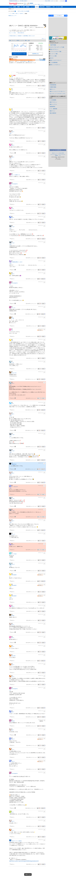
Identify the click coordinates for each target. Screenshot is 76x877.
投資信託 (27, 6)
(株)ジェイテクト (53, 104)
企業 (29, 40)
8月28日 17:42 (40, 552)
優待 (26, 40)
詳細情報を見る (35, 53)
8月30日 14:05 (40, 272)
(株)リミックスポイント (55, 64)
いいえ (43, 85)
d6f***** (12, 217)
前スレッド (44, 38)
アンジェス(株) (53, 55)
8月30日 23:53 (40, 130)
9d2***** (12, 145)
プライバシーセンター (61, 154)
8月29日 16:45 (40, 402)
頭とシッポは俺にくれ (15, 174)
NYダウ (51, 58)
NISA (54, 6)
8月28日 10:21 (40, 748)
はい (39, 85)
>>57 (10, 228)
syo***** (12, 131)
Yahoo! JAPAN (47, 0)
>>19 (10, 597)
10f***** (12, 637)
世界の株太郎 (13, 574)
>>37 (10, 436)
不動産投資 (48, 6)
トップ (10, 6)
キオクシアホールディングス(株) (57, 47)
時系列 (18, 40)
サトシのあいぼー (14, 486)
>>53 (10, 185)
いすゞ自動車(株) (53, 108)
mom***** (13, 564)
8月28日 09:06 (40, 811)
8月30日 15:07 (40, 225)
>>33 (10, 474)
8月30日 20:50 (40, 182)
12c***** (12, 664)
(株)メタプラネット (54, 49)
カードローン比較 (59, 6)
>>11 (10, 587)
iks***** (12, 812)
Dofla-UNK (13, 655)
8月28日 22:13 (40, 497)
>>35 (10, 452)
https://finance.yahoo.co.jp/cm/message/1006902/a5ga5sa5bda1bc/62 (24, 861)
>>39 (10, 415)
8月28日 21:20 (40, 533)
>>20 (10, 566)
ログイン (25, 4)
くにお (12, 362)
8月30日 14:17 (40, 260)
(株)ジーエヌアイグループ (55, 60)
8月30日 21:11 (40, 173)
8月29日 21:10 (40, 371)
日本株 (14, 6)
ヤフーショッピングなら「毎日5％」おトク (36, 4)
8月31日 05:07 (40, 88)
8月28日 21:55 (40, 519)
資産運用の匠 (13, 464)
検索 (66, 1)
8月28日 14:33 (40, 614)
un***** (12, 208)
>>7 (10, 284)
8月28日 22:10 (40, 509)
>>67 (10, 133)
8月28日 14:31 (40, 623)
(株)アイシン (52, 110)
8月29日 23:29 (40, 361)
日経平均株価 (53, 44)
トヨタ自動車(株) (53, 62)
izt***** (12, 403)
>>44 (10, 158)
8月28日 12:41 (40, 636)
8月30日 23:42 (40, 144)
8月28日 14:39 (40, 605)
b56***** (12, 544)
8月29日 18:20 (40, 382)
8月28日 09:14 (40, 772)
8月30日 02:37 (40, 339)
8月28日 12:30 (40, 654)
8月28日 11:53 (40, 675)
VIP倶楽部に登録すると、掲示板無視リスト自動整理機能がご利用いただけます (22, 35)
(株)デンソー (52, 89)
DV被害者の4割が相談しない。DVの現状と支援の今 (18, 0)
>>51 (10, 244)
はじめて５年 (13, 372)
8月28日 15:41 (40, 563)
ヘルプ (52, 0)
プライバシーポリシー (54, 154)
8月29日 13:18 (40, 433)
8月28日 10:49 (40, 719)
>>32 (10, 488)
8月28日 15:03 (40, 573)
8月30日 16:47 (40, 207)
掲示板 (37, 6)
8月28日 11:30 (40, 710)
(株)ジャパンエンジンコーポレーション (58, 91)
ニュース (32, 6)
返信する (12, 85)
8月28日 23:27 (40, 472)
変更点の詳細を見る (21, 32)
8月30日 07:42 (40, 306)
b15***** (12, 383)
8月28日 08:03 (40, 829)
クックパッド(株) (53, 53)
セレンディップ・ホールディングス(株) (58, 93)
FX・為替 (23, 6)
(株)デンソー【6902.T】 (19, 13)
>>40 (10, 385)
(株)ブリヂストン (53, 102)
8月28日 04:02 (40, 839)
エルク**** (13, 534)
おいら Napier (14, 553)
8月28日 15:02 (40, 584)
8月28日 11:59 (40, 663)
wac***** (12, 821)
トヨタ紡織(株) (53, 99)
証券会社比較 (41, 6)
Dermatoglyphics (14, 183)
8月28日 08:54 (40, 820)
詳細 (10, 40)
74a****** (13, 739)
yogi (12, 76)
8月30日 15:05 (40, 241)
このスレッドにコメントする (19, 53)
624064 (12, 615)
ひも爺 (12, 318)
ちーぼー (13, 226)
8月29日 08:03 (40, 449)
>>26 (10, 522)
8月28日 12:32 (40, 645)
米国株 (18, 6)
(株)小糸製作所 (53, 113)
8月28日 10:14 (40, 760)
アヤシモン (13, 307)
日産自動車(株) (53, 84)
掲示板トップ (11, 8)
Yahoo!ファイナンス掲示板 (16, 840)
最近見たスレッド (12, 15)
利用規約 (56, 155)
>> (9, 576)
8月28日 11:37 (40, 687)
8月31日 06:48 (40, 75)
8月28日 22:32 (40, 485)
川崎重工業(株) (53, 87)
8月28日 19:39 (40, 543)
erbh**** (12, 273)
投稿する (27, 874)
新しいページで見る (12, 32)
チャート (13, 40)
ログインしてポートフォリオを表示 (23, 11)
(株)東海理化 (52, 106)
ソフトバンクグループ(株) (55, 51)
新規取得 (31, 3)
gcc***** (12, 646)
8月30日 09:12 (40, 281)
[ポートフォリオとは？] (15, 11)
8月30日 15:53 (40, 216)
